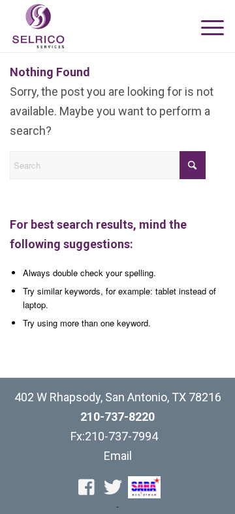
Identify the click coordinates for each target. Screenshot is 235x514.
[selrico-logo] (96, 26)
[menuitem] (207, 27)
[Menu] (207, 27)
